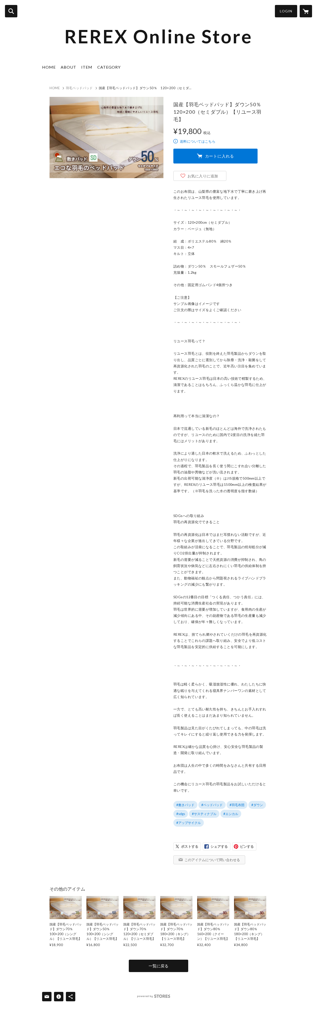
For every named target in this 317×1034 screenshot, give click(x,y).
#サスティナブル (204, 814)
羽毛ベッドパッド (79, 88)
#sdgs (180, 814)
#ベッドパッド (212, 805)
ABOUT (68, 67)
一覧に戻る (158, 965)
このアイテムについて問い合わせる (212, 860)
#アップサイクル (188, 823)
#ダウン (257, 805)
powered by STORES (154, 996)
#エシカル (230, 814)
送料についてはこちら (197, 141)
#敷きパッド (185, 805)
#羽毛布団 (237, 805)
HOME (49, 67)
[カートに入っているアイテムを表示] (306, 11)
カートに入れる (219, 156)
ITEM (86, 67)
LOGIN (286, 11)
